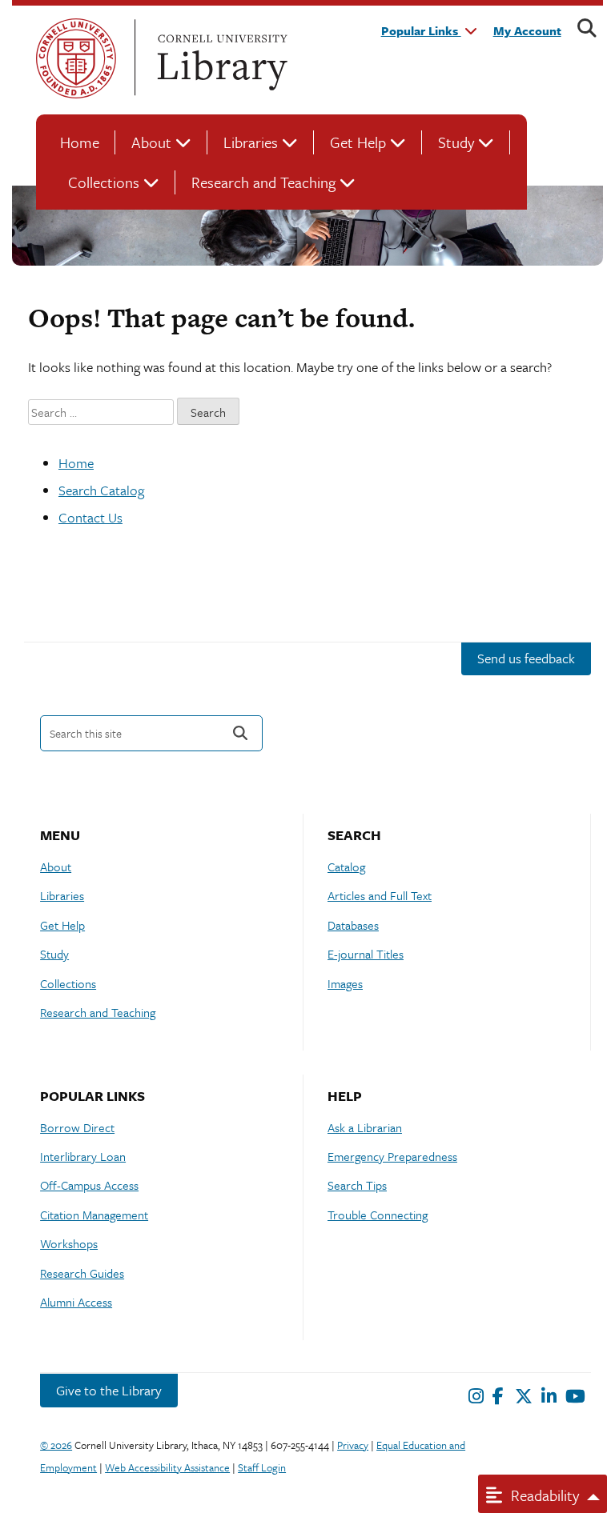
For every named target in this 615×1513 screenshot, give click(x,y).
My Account (527, 30)
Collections (103, 182)
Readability (543, 1495)
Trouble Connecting (378, 1214)
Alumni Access (76, 1302)
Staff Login (262, 1467)
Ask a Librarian (365, 1127)
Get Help (358, 142)
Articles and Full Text (380, 895)
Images (345, 983)
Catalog (346, 866)
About (151, 142)
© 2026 (56, 1445)
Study (456, 142)
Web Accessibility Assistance (167, 1467)
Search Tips (357, 1185)
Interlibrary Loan (83, 1156)
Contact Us (90, 517)
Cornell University (76, 58)
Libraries (250, 142)
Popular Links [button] (421, 30)
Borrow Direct (77, 1127)
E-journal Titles (366, 954)
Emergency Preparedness (392, 1156)
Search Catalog (101, 490)
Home (79, 142)
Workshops (69, 1243)
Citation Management (94, 1214)
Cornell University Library (220, 58)
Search (240, 733)
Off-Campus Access (89, 1185)
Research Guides (82, 1273)
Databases (353, 925)
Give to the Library (109, 1390)
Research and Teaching (263, 182)
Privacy (352, 1445)
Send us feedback (526, 658)
